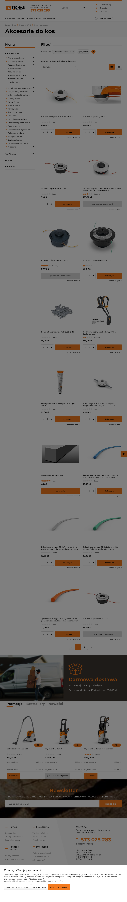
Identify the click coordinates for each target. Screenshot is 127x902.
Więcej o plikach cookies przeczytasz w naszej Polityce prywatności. (33, 881)
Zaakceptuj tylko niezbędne (17, 887)
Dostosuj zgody (39, 887)
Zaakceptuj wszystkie (59, 887)
